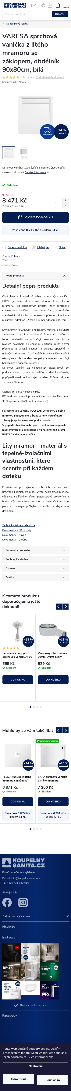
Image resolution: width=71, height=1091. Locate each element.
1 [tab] (30, 707)
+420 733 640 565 (18, 883)
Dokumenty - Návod (14, 535)
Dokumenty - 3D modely (16, 530)
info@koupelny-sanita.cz (25, 878)
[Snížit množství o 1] (65, 205)
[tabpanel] (18, 657)
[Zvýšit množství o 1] (65, 200)
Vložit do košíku (39, 217)
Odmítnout (18, 1079)
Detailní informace (35, 172)
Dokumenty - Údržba (14, 539)
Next (65, 607)
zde (50, 1057)
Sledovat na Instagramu (34, 1005)
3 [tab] (37, 707)
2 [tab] (34, 707)
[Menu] (66, 5)
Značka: (11, 256)
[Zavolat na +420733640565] (43, 5)
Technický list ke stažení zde (18, 525)
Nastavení (36, 1066)
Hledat (60, 14)
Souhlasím (52, 1080)
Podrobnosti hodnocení (50, 77)
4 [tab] (41, 707)
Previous (59, 607)
